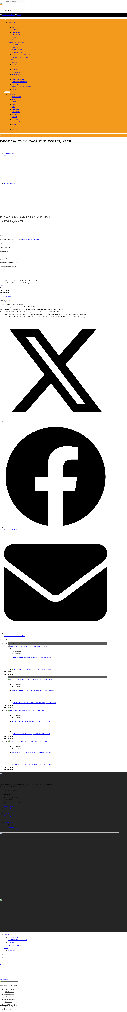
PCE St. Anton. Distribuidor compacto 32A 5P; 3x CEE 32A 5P (31, 721)
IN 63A (37, 239)
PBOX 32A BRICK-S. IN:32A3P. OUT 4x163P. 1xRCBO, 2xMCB (31, 657)
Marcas (6, 948)
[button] (31, 270)
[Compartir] (4, 974)
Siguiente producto (9, 183)
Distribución (31, 239)
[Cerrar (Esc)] (6, 974)
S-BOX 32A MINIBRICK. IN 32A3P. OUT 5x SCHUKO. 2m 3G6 (31, 752)
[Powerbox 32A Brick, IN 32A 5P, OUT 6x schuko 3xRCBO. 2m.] (24, 181)
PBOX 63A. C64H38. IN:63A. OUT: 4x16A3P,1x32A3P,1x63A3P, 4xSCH (34, 690)
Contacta (2, 285)
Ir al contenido (4, 979)
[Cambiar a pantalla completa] (2, 974)
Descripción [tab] (7, 296)
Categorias (7, 934)
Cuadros (24, 239)
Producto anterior (9, 153)
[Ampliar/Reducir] (0, 974)
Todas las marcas (13, 950)
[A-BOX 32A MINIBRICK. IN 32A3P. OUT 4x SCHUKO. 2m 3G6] (24, 206)
